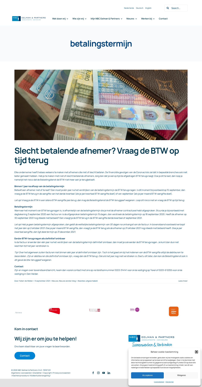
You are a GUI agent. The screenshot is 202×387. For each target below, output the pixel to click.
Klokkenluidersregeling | (40, 375)
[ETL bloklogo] (54, 309)
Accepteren (147, 375)
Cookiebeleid (159, 382)
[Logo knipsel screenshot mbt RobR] (29, 16)
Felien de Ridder (26, 281)
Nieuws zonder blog (67, 281)
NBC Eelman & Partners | (28, 370)
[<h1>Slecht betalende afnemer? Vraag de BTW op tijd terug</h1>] (101, 105)
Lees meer (183, 281)
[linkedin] (109, 373)
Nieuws (55, 281)
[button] (196, 352)
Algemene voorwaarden (21, 373)
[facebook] (93, 373)
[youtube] (103, 373)
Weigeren (181, 375)
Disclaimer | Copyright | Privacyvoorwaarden (51, 373)
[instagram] (98, 373)
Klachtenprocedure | (21, 375)
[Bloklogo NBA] (174, 307)
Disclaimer (170, 382)
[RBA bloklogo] (94, 309)
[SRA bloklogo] (134, 307)
